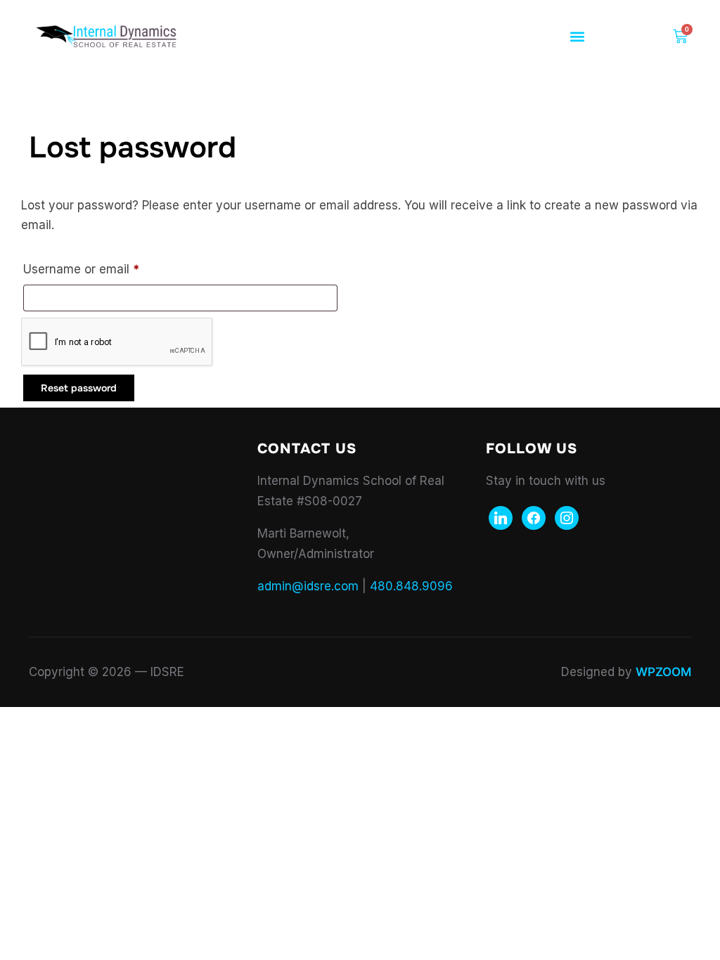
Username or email (106, 266)
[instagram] (567, 517)
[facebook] (534, 517)
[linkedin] (501, 517)
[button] (577, 36)
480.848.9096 (411, 586)
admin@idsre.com (308, 586)
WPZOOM (663, 672)
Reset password (79, 388)
